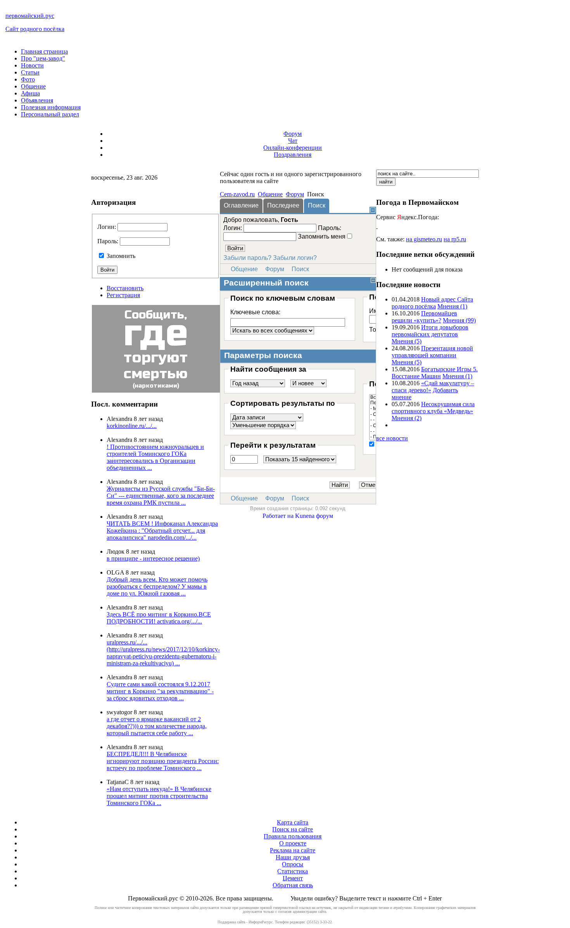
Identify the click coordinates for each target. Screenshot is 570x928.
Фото (28, 79)
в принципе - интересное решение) (153, 558)
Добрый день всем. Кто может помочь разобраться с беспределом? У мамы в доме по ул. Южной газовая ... (157, 586)
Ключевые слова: (255, 312)
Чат (292, 140)
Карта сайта (292, 822)
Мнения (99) (459, 320)
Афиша (30, 93)
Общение (33, 86)
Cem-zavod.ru (237, 194)
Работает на (278, 515)
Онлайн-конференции (292, 147)
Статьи (30, 72)
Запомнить (121, 256)
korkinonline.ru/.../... (132, 425)
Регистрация (123, 295)
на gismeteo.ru (424, 239)
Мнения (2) (406, 418)
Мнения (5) (406, 341)
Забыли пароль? (247, 258)
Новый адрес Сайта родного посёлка (432, 303)
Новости (32, 65)
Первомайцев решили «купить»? (424, 317)
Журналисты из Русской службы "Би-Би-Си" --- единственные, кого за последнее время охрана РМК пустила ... (161, 495)
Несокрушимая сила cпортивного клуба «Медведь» (433, 407)
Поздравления (292, 154)
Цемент (293, 878)
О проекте (292, 843)
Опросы (292, 864)
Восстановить (125, 288)
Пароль (107, 241)
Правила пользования (292, 836)
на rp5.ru (455, 239)
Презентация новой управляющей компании (432, 351)
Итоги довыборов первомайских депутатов (430, 331)
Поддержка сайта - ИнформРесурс (245, 922)
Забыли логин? (295, 258)
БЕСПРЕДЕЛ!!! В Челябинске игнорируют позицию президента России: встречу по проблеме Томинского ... (163, 761)
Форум (292, 133)
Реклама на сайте (292, 850)
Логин (105, 226)
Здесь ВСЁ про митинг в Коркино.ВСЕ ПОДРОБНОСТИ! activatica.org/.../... (159, 618)
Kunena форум (314, 515)
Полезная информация (51, 107)
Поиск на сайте (292, 829)
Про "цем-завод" (43, 58)
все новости (392, 438)
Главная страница (44, 51)
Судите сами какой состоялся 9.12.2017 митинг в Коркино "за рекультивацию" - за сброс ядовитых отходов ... (160, 691)
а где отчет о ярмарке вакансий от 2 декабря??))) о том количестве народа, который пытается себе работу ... (157, 726)
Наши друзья (293, 857)
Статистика (292, 871)
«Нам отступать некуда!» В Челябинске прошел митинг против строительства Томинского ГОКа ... (159, 796)
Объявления (37, 100)
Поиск (300, 269)
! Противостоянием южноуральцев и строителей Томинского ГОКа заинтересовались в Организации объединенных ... (155, 457)
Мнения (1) (452, 306)
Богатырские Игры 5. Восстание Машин (435, 372)
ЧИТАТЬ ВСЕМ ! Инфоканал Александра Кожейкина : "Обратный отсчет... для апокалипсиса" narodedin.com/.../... (162, 530)
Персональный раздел (50, 114)
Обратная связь (293, 885)
